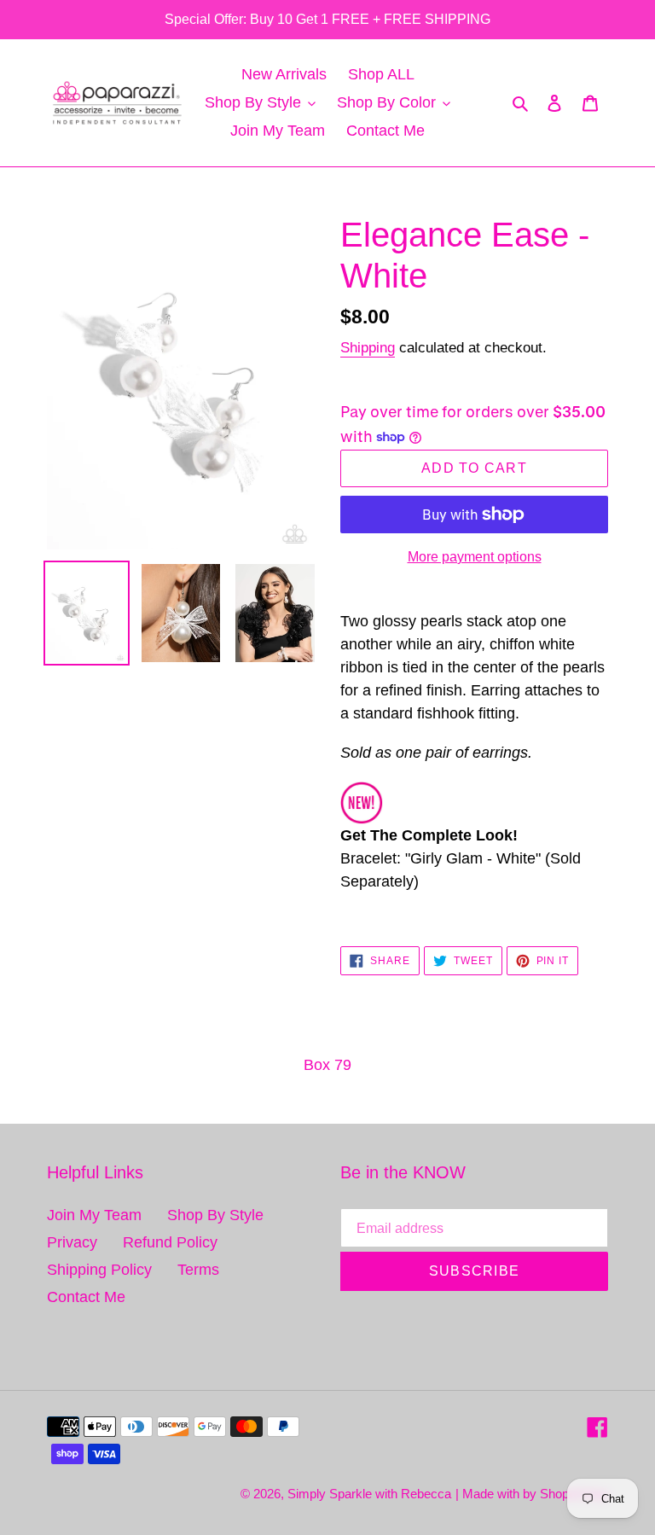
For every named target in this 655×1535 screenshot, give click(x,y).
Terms (198, 1269)
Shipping (367, 348)
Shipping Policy (99, 1269)
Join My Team (94, 1215)
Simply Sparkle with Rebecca (369, 1493)
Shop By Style (215, 1215)
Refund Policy (170, 1242)
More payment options (475, 556)
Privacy (72, 1242)
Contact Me (86, 1296)
